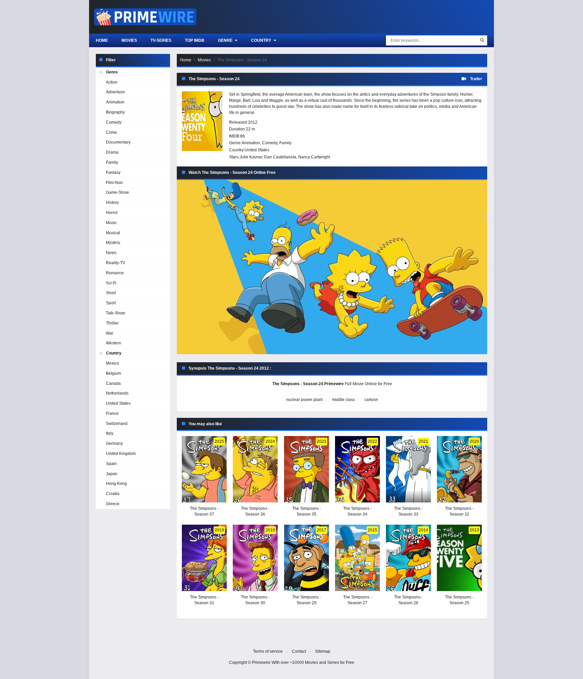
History (112, 202)
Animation (251, 143)
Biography (115, 112)
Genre (225, 40)
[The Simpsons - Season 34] (357, 469)
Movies (129, 40)
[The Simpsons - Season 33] (408, 469)
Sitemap (322, 651)
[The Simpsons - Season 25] (459, 558)
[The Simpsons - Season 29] (306, 558)
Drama (112, 152)
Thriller (112, 323)
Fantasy (113, 172)
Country (261, 40)
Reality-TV (115, 262)
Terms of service (268, 651)
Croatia (112, 493)
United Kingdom (121, 453)
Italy (109, 433)
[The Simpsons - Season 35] (306, 469)
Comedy (269, 143)
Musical (113, 232)
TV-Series (160, 40)
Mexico (112, 363)
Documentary (118, 142)
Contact (299, 651)
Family (285, 143)
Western (113, 343)
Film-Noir (114, 182)
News (111, 252)
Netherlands (117, 393)
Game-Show (117, 192)
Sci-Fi (111, 283)
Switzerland (117, 423)
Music (111, 222)
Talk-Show (115, 313)
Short (111, 292)
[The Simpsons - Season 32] (459, 469)
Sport (111, 303)
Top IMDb (194, 40)
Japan (111, 473)
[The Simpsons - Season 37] (204, 469)
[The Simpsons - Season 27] (357, 558)
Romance (115, 273)
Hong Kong (116, 483)
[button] (332, 267)
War (109, 333)
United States (257, 150)
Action (111, 82)
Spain (111, 463)
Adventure (115, 92)
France (112, 413)
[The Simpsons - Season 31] (204, 558)
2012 (252, 122)
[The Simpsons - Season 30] (255, 558)
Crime (111, 132)
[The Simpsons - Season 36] (255, 469)
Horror (112, 212)
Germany (114, 443)
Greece (112, 503)
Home (102, 40)
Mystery (113, 242)
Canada (113, 383)
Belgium (113, 373)
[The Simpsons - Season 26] (408, 558)
